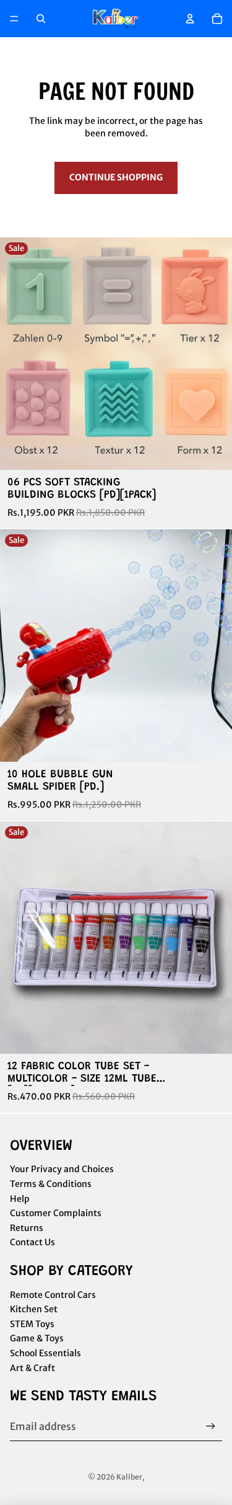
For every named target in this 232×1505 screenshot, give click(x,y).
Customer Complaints (55, 1213)
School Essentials (45, 1353)
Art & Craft (32, 1368)
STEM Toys (32, 1324)
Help (20, 1198)
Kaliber (129, 1476)
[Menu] (14, 18)
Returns (26, 1228)
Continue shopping (116, 177)
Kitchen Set (34, 1309)
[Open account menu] (190, 18)
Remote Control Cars (53, 1294)
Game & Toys (37, 1338)
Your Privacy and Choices (62, 1169)
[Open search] (40, 18)
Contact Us (32, 1242)
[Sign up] (210, 1426)
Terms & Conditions (51, 1183)
